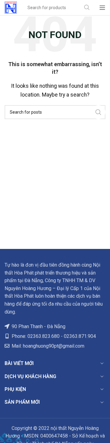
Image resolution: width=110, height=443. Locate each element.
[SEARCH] (86, 7)
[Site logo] (11, 7)
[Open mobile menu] (102, 8)
